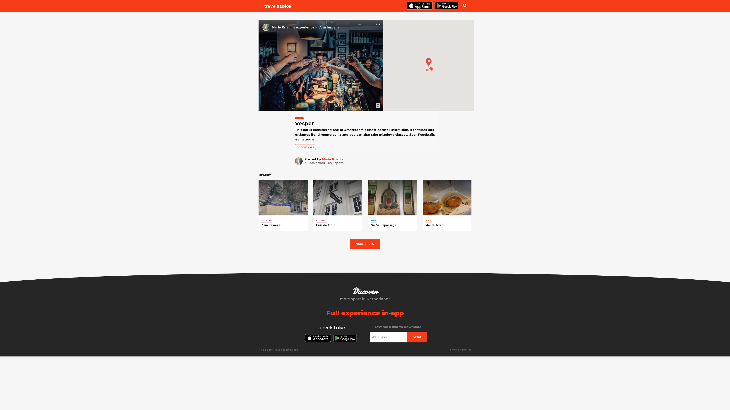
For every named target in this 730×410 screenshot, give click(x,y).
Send (417, 337)
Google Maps (305, 147)
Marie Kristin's (283, 27)
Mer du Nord (434, 225)
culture (266, 220)
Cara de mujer (271, 225)
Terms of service (459, 349)
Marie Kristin (332, 159)
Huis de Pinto (326, 225)
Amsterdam (329, 27)
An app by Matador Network (278, 349)
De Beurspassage (383, 225)
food (428, 220)
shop (374, 220)
